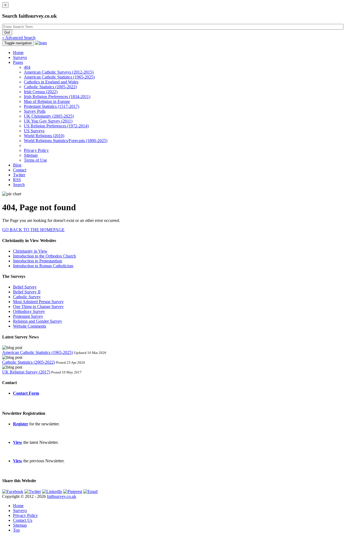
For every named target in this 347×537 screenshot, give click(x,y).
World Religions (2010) (44, 135)
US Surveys (34, 130)
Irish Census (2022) (40, 91)
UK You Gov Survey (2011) (48, 121)
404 (27, 67)
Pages (18, 62)
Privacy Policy (36, 150)
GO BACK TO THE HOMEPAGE (33, 229)
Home (18, 52)
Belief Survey (25, 287)
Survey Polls (35, 111)
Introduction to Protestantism (37, 261)
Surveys (20, 57)
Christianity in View (30, 251)
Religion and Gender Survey (37, 321)
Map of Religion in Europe (47, 101)
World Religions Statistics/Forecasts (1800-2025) (65, 140)
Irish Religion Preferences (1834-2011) (57, 96)
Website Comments (29, 326)
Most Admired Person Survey (38, 301)
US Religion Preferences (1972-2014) (56, 126)
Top (16, 530)
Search (19, 184)
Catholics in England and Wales (51, 82)
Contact (19, 170)
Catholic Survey (27, 296)
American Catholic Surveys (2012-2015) (59, 72)
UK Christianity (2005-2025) (49, 116)
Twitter (19, 174)
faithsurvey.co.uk (61, 496)
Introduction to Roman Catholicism (43, 265)
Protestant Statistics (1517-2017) (51, 106)
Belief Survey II (26, 292)
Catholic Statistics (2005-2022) (50, 86)
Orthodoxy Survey (29, 311)
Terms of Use (35, 160)
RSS (17, 179)
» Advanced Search (19, 37)
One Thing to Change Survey (38, 306)
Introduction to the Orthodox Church (44, 256)
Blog (17, 165)
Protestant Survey (28, 316)
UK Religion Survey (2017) (26, 372)
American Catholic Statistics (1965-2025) (59, 77)
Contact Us (22, 520)
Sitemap (31, 155)
